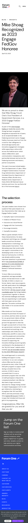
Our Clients (6, 490)
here (16, 186)
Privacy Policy (17, 521)
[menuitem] (3, 465)
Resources (6, 505)
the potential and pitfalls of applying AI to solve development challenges (13, 264)
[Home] (6, 7)
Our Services (7, 487)
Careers (5, 475)
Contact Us (6, 478)
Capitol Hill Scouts (11, 396)
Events (4, 502)
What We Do (6, 480)
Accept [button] (8, 521)
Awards (5, 493)
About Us (5, 469)
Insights (5, 495)
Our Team (5, 472)
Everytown (12, 387)
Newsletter (6, 508)
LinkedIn (3, 463)
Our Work (5, 484)
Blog (4, 499)
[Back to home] (10, 460)
